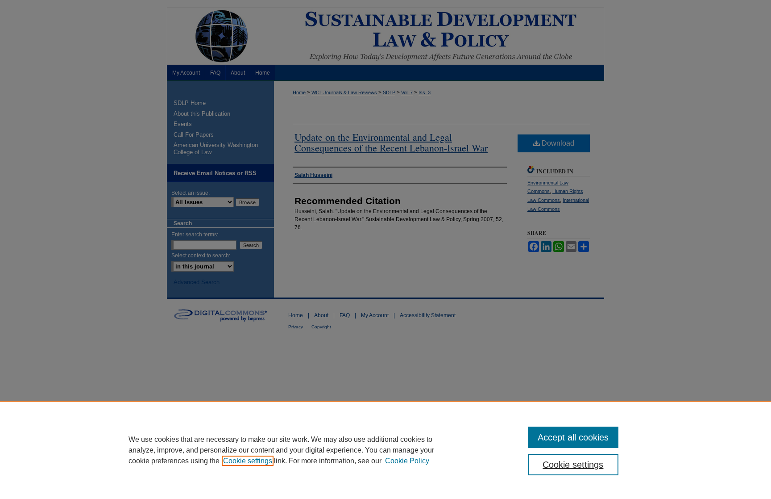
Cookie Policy (407, 461)
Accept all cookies (573, 437)
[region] (385, 450)
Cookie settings (247, 461)
